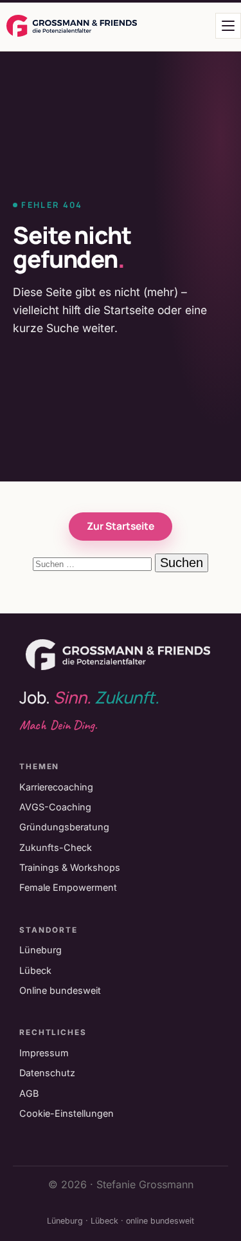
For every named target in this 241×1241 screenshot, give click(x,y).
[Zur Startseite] (71, 26)
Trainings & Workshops (69, 867)
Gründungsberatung (64, 826)
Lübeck (35, 970)
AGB (29, 1093)
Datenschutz (47, 1072)
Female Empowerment (68, 887)
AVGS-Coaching (55, 806)
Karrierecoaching (56, 786)
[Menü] (228, 26)
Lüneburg (40, 949)
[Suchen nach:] (94, 563)
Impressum (44, 1052)
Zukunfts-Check (55, 847)
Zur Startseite (120, 526)
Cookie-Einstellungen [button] (66, 1113)
